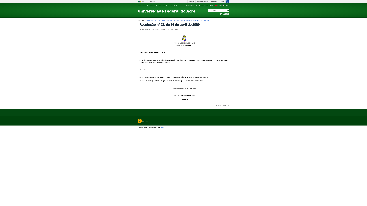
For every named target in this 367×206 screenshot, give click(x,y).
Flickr (228, 14)
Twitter (221, 14)
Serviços (152, 1)
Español (219, 5)
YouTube (224, 14)
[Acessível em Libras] (227, 1)
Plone (162, 127)
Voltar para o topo (223, 105)
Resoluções (174, 20)
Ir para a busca (162, 5)
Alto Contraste (200, 5)
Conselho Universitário (164, 20)
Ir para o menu (153, 5)
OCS (155, 20)
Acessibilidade (190, 5)
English (227, 5)
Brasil (144, 1)
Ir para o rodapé (172, 5)
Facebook (226, 14)
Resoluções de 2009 (183, 20)
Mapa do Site (209, 5)
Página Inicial (150, 20)
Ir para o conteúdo (142, 5)
